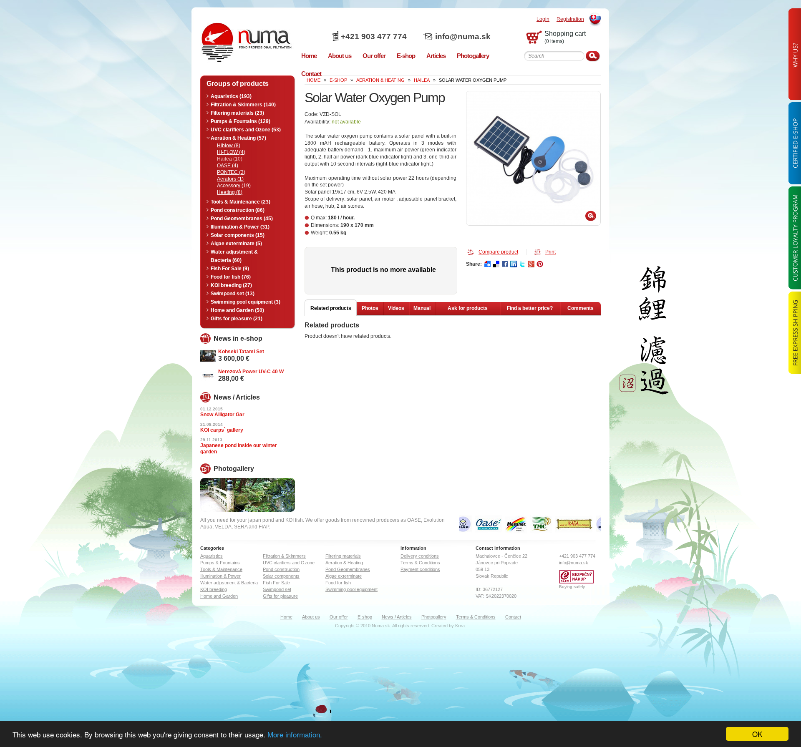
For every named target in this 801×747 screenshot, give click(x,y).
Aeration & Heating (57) (238, 138)
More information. (294, 734)
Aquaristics (211, 555)
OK (757, 734)
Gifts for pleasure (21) (236, 319)
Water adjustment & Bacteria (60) (234, 256)
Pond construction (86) (237, 210)
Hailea (422, 80)
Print (550, 252)
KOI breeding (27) (231, 285)
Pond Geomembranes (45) (242, 218)
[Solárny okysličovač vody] (533, 158)
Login (543, 19)
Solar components (281, 575)
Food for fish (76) (231, 277)
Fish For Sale (276, 582)
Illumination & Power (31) (240, 227)
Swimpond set (277, 589)
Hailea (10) (229, 159)
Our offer (339, 616)
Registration (570, 19)
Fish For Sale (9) (230, 269)
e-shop (338, 80)
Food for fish (338, 582)
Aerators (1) (230, 179)
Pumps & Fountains (220, 562)
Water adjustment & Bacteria (229, 582)
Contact (513, 616)
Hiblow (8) (228, 145)
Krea (460, 625)
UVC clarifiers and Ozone (289, 562)
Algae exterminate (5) (236, 243)
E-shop (365, 616)
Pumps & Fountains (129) (240, 121)
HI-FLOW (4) (231, 152)
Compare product (498, 252)
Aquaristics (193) (231, 96)
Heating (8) (229, 192)
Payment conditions (420, 569)
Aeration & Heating (380, 80)
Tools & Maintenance (221, 569)
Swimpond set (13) (232, 294)
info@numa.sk (463, 36)
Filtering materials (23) (237, 113)
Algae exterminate (343, 575)
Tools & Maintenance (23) (240, 202)
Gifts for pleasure (280, 596)
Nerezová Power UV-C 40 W (251, 372)
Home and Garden (219, 596)
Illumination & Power (220, 575)
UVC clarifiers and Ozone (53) (246, 130)
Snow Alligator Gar (222, 415)
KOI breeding (213, 589)
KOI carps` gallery (221, 430)
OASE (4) (227, 166)
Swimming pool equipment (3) (245, 302)
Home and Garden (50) (237, 310)
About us (311, 616)
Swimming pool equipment (351, 589)
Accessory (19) (234, 186)
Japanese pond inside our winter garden (238, 449)
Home (286, 616)
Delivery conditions (419, 555)
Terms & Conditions (420, 562)
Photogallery (433, 616)
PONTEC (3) (231, 172)
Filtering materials (343, 555)
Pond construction (281, 569)
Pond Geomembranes (347, 569)
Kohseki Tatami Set (241, 352)
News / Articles (397, 616)
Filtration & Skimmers (284, 555)
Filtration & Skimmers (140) (243, 105)
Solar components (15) (237, 235)
